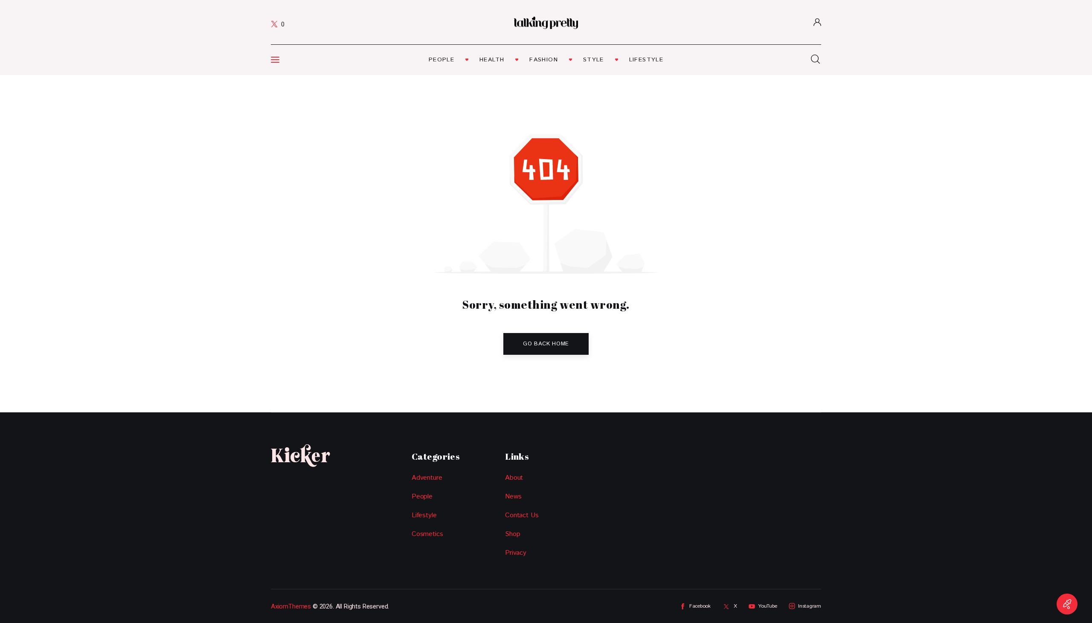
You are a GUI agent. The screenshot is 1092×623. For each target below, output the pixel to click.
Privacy (515, 553)
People (422, 496)
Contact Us (521, 515)
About (514, 478)
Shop (512, 534)
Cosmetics (427, 534)
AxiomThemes (291, 606)
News (513, 496)
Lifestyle (424, 515)
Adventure (427, 478)
